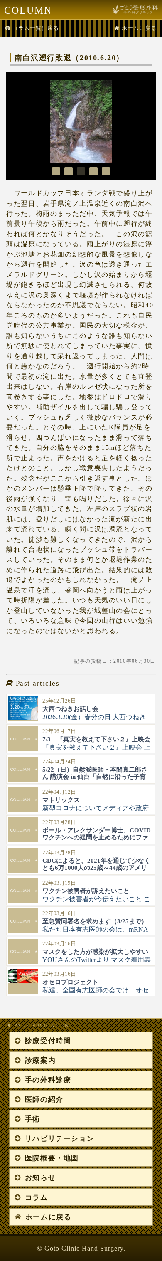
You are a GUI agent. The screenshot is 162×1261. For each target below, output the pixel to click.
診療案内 (40, 1060)
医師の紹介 (44, 1099)
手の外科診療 (48, 1080)
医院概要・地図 (52, 1158)
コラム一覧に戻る (35, 28)
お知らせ (40, 1178)
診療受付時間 (48, 1041)
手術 (32, 1119)
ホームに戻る (139, 28)
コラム (36, 1198)
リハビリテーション (60, 1139)
